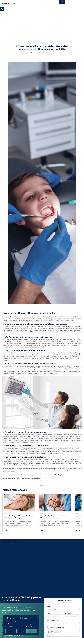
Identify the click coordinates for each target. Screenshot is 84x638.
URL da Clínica (68, 613)
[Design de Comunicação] (63, 631)
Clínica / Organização (52, 620)
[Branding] (63, 630)
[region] (21, 625)
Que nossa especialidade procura (55, 627)
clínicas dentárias (47, 317)
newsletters (40, 463)
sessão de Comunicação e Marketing (49, 475)
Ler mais (7, 530)
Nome (48, 606)
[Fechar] (38, 617)
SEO (31, 332)
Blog (42, 42)
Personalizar (11, 631)
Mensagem (50, 635)
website (66, 326)
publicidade (15, 448)
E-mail (49, 613)
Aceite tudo (32, 631)
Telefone (66, 606)
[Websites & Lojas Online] (63, 632)
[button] (2, 9)
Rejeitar (21, 631)
